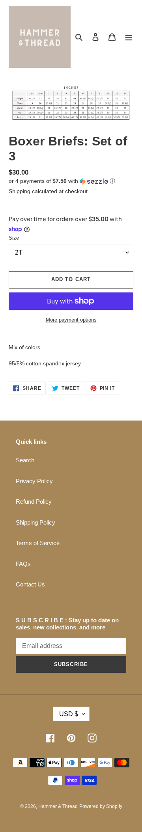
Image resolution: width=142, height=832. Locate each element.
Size (14, 238)
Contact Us (30, 584)
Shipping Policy (35, 522)
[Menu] (128, 36)
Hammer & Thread (58, 806)
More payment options (71, 320)
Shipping (19, 191)
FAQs (23, 563)
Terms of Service (38, 543)
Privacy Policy (34, 481)
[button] (62, 181)
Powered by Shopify (100, 806)
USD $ (68, 714)
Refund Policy (34, 501)
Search (25, 460)
